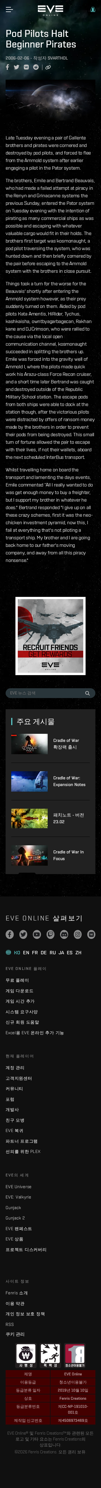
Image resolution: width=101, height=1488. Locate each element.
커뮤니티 (14, 1088)
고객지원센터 (19, 1078)
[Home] (50, 14)
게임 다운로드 (19, 990)
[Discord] (64, 934)
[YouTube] (37, 934)
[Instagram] (78, 934)
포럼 (10, 1099)
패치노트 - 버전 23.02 (68, 818)
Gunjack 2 (15, 1218)
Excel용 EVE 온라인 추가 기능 (35, 1032)
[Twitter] (23, 934)
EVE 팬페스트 (19, 1228)
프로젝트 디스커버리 (26, 1249)
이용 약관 (15, 1303)
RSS (10, 1324)
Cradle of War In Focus (68, 855)
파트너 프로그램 (22, 1141)
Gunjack (13, 1207)
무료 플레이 (17, 980)
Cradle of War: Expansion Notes (69, 781)
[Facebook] (10, 934)
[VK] (91, 934)
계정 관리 (15, 1067)
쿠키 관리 (15, 1334)
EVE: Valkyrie (18, 1197)
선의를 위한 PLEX (23, 1151)
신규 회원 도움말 (22, 1022)
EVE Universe (19, 1186)
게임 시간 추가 (20, 1001)
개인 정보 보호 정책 (25, 1313)
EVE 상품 (15, 1239)
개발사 (12, 1109)
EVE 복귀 (15, 1130)
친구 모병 (15, 1120)
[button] (92, 9)
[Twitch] (51, 934)
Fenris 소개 (17, 1292)
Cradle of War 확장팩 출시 (66, 744)
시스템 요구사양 (22, 1011)
